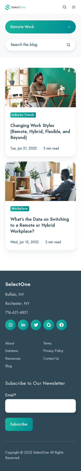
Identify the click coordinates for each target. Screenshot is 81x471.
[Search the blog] (68, 45)
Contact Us (51, 358)
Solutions (11, 350)
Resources (13, 358)
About (9, 343)
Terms (47, 343)
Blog (8, 366)
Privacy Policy (53, 350)
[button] (64, 7)
